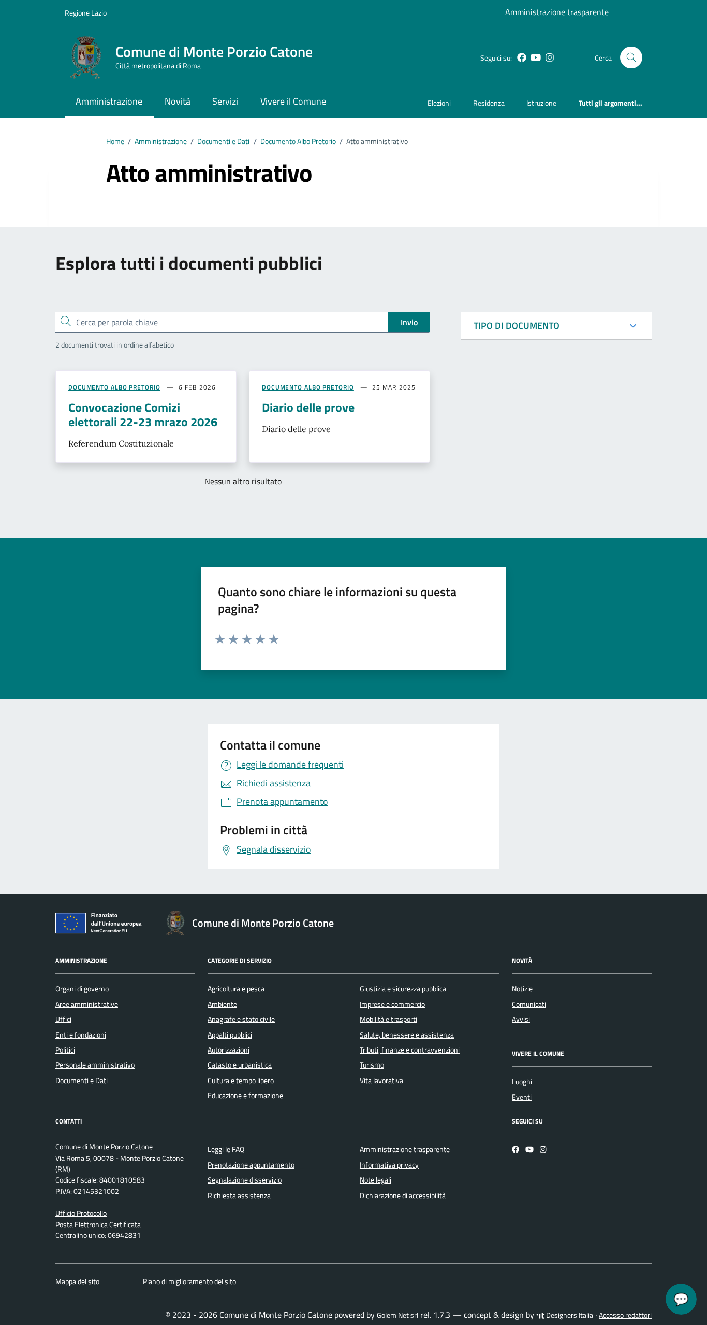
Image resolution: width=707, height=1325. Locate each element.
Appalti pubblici (230, 1035)
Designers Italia (568, 1315)
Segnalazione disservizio (245, 1180)
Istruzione (541, 102)
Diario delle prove (308, 407)
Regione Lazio (86, 12)
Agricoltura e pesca (236, 989)
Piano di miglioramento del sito (189, 1281)
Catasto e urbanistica (240, 1065)
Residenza (489, 102)
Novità (177, 101)
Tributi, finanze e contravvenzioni (410, 1050)
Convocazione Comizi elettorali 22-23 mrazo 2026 (142, 414)
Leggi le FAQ (226, 1149)
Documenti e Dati (81, 1080)
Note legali (375, 1180)
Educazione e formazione (245, 1095)
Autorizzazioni (228, 1050)
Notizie (522, 989)
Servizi (225, 101)
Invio (409, 322)
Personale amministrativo (95, 1065)
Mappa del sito (77, 1281)
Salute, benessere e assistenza (407, 1035)
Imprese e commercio (392, 1004)
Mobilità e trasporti (388, 1019)
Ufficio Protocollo (81, 1213)
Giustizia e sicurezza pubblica (403, 989)
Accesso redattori (625, 1315)
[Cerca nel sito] (631, 58)
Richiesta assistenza (239, 1195)
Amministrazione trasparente (557, 12)
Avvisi (521, 1019)
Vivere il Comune (293, 101)
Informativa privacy (389, 1165)
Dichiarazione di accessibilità (403, 1195)
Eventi (522, 1097)
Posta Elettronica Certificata (98, 1224)
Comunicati (529, 1004)
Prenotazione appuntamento (251, 1165)
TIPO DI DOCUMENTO (516, 326)
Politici (65, 1050)
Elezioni (439, 102)
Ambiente (222, 1004)
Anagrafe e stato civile (241, 1019)
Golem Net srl (397, 1315)
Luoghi (522, 1081)
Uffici (63, 1019)
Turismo (372, 1065)
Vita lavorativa (381, 1080)
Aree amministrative (86, 1004)
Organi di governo (82, 989)
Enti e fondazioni (80, 1035)
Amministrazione (109, 101)
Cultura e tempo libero (241, 1080)
